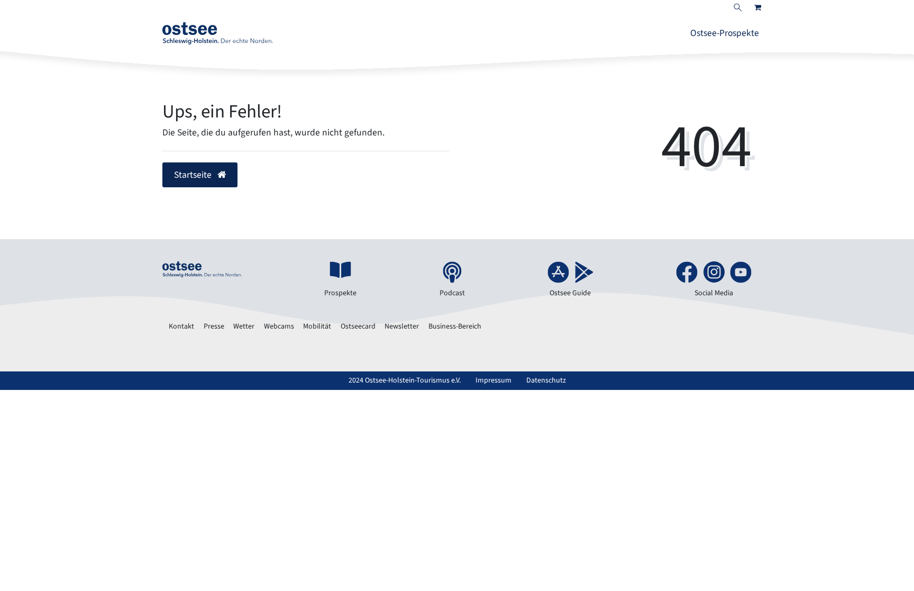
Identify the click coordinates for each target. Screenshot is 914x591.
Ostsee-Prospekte (724, 33)
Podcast (452, 293)
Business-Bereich (454, 326)
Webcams (279, 326)
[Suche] (737, 8)
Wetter (243, 326)
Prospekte (340, 293)
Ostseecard (358, 326)
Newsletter (402, 326)
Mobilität (317, 326)
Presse (214, 326)
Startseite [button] (194, 174)
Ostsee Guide (570, 293)
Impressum (493, 380)
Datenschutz (546, 380)
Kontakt (181, 326)
